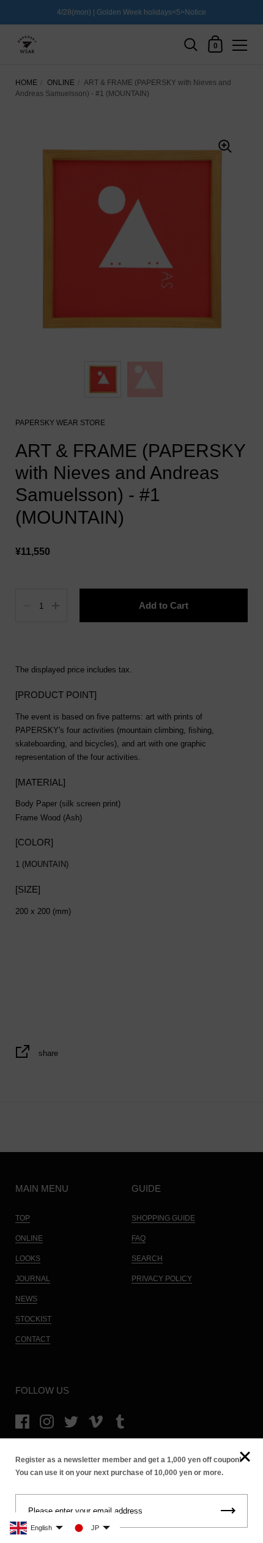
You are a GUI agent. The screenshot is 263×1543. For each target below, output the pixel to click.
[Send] (228, 1511)
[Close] (244, 1457)
